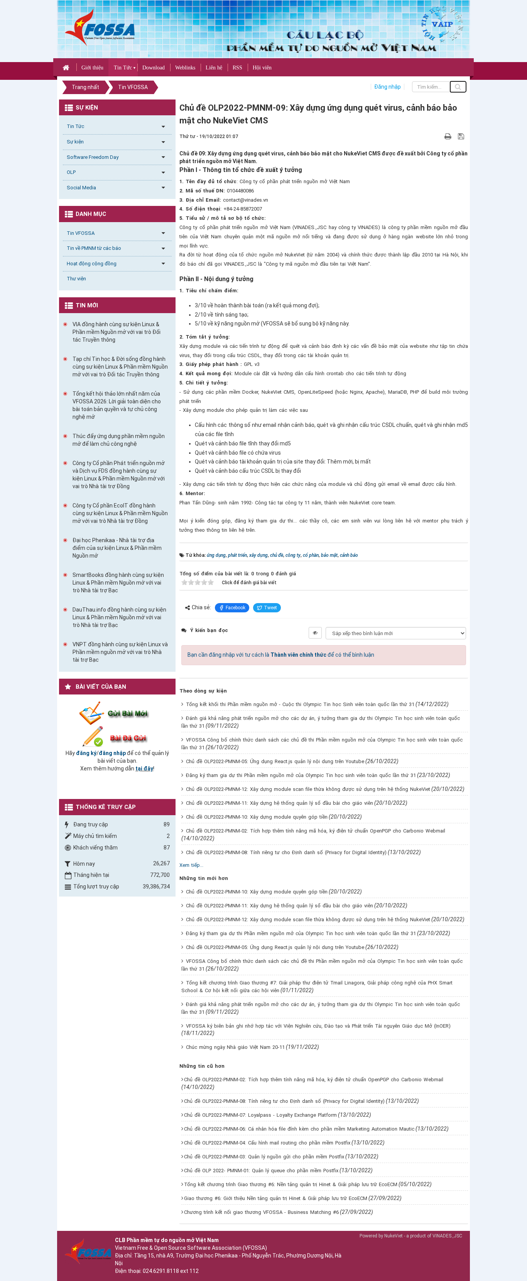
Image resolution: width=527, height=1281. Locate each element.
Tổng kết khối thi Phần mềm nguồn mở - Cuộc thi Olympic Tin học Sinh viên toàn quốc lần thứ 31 (300, 704)
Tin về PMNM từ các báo (94, 248)
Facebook (235, 607)
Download (153, 68)
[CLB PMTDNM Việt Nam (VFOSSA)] (100, 27)
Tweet (270, 607)
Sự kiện (75, 142)
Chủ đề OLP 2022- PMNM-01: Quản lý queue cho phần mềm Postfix (261, 1170)
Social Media (81, 187)
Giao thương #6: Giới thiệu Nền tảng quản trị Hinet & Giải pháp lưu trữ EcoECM (275, 1198)
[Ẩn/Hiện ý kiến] (315, 633)
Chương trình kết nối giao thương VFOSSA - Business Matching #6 (261, 1212)
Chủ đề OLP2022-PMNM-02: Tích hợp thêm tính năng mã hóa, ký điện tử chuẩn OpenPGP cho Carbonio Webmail (315, 831)
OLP (71, 172)
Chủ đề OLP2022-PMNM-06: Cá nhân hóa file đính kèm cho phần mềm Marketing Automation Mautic (299, 1129)
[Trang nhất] (67, 67)
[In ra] (448, 136)
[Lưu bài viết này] (462, 136)
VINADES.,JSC (447, 1236)
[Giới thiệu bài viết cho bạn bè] (438, 136)
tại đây (144, 768)
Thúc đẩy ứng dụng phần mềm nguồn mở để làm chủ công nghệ (119, 440)
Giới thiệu (92, 68)
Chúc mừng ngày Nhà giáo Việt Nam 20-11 (235, 1047)
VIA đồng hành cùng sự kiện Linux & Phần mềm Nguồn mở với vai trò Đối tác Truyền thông (116, 332)
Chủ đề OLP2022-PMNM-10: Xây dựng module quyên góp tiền (257, 817)
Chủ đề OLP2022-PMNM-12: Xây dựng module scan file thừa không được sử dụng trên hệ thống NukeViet (308, 789)
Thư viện (76, 278)
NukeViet (393, 1236)
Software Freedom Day (92, 157)
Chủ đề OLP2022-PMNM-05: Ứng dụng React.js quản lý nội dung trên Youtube (275, 761)
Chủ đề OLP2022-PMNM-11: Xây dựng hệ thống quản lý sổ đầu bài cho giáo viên (279, 803)
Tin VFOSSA (81, 233)
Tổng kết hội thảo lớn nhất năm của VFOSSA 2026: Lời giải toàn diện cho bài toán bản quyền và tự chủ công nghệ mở (117, 405)
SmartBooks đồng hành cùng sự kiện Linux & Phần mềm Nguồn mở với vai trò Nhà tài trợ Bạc (118, 582)
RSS (237, 68)
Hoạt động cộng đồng (92, 263)
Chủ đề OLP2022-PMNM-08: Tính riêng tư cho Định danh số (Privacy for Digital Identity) (286, 852)
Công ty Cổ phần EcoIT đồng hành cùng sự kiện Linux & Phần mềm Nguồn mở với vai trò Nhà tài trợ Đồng (120, 513)
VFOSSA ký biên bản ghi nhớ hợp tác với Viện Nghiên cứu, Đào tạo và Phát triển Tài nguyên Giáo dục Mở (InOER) (318, 1026)
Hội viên (262, 68)
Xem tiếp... (191, 865)
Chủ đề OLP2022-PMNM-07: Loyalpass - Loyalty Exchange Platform (260, 1115)
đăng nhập (112, 753)
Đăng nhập (387, 87)
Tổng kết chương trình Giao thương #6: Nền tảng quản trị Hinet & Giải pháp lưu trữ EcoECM (290, 1184)
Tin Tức (123, 68)
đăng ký (86, 753)
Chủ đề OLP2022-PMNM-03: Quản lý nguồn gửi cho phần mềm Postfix (264, 1157)
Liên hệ (214, 68)
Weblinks (185, 68)
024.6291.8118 (161, 1271)
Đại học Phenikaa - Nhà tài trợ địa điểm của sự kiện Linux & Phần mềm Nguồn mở (117, 548)
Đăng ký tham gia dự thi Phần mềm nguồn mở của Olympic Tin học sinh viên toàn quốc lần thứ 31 (301, 775)
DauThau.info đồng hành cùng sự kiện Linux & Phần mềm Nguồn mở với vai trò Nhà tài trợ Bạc (119, 617)
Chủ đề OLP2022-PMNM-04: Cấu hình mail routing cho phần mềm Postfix (267, 1143)
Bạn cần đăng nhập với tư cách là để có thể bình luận (280, 655)
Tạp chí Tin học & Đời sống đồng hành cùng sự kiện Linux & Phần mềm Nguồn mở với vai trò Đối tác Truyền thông (120, 367)
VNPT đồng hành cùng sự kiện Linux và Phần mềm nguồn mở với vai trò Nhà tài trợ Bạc (120, 652)
